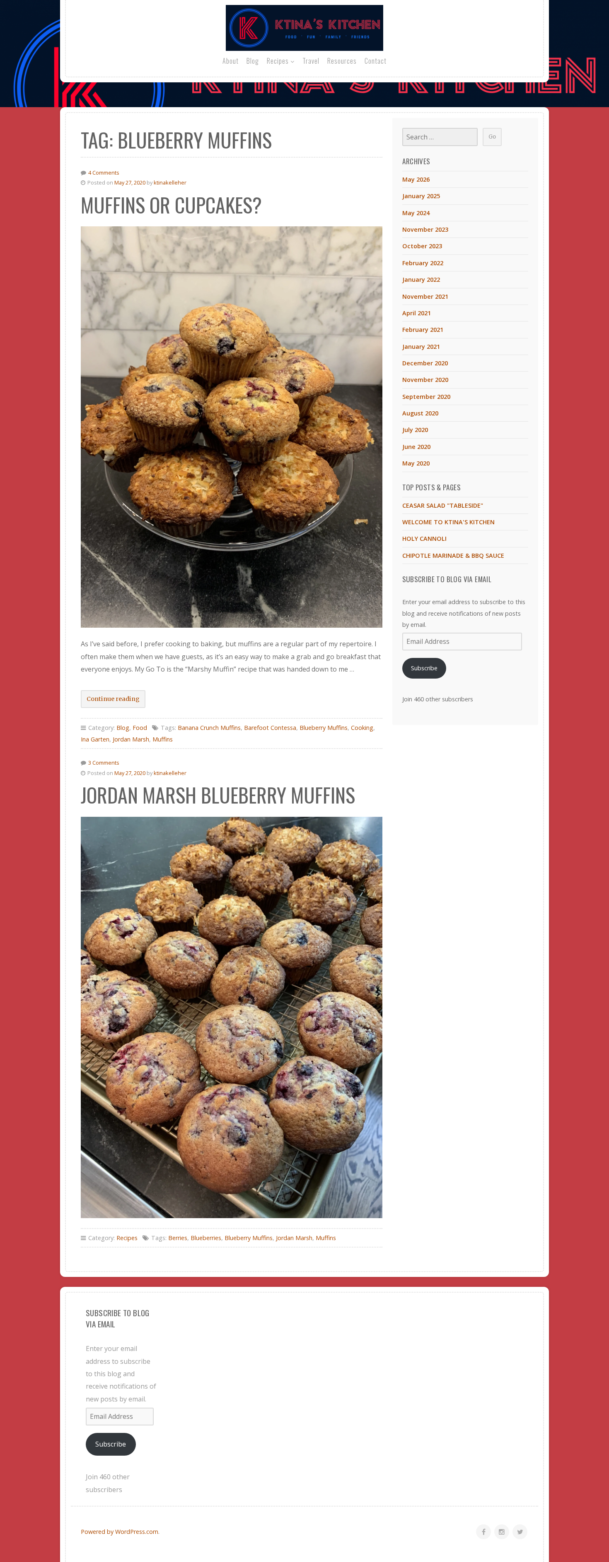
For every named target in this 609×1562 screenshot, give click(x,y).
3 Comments (103, 762)
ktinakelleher (170, 182)
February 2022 (422, 263)
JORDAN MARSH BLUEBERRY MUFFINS (218, 794)
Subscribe (424, 668)
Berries (177, 1238)
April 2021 (416, 313)
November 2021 (425, 296)
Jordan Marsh (131, 739)
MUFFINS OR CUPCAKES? (171, 204)
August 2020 (420, 413)
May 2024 (416, 213)
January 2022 (421, 279)
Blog (253, 61)
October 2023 (422, 246)
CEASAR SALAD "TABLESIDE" (442, 505)
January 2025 (421, 196)
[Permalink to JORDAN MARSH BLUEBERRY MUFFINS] (231, 1017)
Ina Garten (95, 739)
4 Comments (103, 172)
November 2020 (425, 380)
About (230, 61)
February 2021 (422, 330)
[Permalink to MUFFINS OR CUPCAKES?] (231, 427)
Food (140, 728)
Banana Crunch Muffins (209, 728)
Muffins (162, 739)
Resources (342, 61)
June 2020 (416, 447)
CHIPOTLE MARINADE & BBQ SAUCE (453, 555)
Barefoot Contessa (270, 728)
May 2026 (416, 179)
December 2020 (425, 363)
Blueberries (206, 1238)
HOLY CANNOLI (424, 538)
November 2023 (425, 229)
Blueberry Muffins (324, 728)
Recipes (278, 61)
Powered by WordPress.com (119, 1532)
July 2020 (415, 430)
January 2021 (421, 346)
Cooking (362, 728)
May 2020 (416, 463)
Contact (376, 61)
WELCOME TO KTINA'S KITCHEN (448, 522)
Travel (310, 61)
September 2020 (426, 397)
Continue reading (116, 701)
